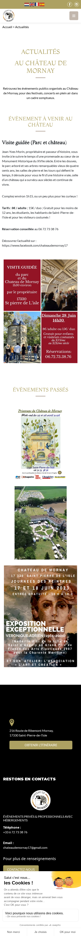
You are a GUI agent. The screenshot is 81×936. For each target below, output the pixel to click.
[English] (32, 4)
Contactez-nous (21, 869)
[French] (37, 4)
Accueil (7, 27)
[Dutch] (26, 4)
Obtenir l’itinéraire (41, 745)
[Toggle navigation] (73, 15)
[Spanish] (42, 4)
